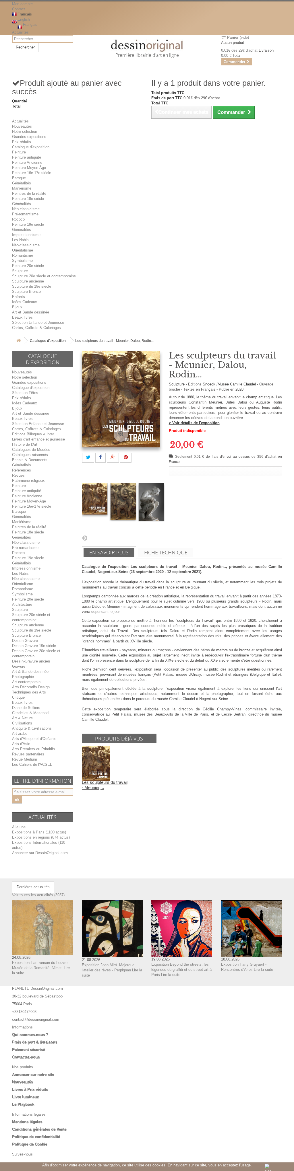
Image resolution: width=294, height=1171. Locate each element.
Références (21, 470)
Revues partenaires (28, 754)
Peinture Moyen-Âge (29, 167)
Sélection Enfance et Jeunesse (38, 322)
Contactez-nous (26, 1057)
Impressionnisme (26, 235)
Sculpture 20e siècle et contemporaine (44, 276)
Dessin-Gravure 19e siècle (34, 646)
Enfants (18, 297)
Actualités (20, 32)
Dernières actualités (33, 887)
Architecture (22, 604)
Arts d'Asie (21, 744)
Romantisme (22, 255)
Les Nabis (20, 240)
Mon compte (22, 4)
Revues (18, 475)
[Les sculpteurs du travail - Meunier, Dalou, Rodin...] (94, 499)
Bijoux (17, 307)
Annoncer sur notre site (33, 1074)
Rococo (18, 219)
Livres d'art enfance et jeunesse (38, 439)
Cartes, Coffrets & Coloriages (36, 328)
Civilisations (22, 723)
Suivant (85, 538)
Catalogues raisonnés (30, 455)
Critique (18, 697)
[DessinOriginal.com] (147, 45)
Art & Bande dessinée (30, 671)
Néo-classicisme (26, 209)
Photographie (23, 677)
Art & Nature (22, 718)
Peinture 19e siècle (28, 224)
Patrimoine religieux (28, 480)
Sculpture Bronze (26, 291)
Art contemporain (26, 682)
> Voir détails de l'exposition (194, 423)
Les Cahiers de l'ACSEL (32, 764)
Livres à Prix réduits (30, 1089)
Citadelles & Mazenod (30, 713)
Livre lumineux (25, 1097)
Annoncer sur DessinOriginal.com (40, 853)
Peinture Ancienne (27, 162)
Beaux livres (22, 317)
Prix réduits (21, 142)
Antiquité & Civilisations (32, 728)
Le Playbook (23, 1104)
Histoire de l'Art (24, 444)
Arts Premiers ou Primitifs (33, 749)
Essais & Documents (29, 460)
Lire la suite (170, 975)
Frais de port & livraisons (34, 1042)
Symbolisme (22, 260)
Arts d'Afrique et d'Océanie (34, 738)
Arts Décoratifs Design (31, 687)
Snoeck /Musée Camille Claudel (229, 384)
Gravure (18, 666)
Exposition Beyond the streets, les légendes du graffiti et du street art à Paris (181, 969)
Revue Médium (24, 759)
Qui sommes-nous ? (30, 1034)
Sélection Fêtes (25, 393)
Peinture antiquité (26, 157)
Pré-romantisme (25, 214)
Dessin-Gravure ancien (31, 661)
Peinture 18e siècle (28, 198)
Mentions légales (27, 1122)
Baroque (19, 178)
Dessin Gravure (25, 640)
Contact (18, 9)
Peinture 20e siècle (28, 266)
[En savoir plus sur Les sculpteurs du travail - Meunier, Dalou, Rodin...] (96, 763)
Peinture (19, 152)
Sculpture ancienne (28, 281)
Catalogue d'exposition (30, 147)
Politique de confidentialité (36, 1137)
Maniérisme (21, 188)
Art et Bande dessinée (30, 312)
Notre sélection (24, 131)
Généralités (21, 183)
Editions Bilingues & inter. (33, 434)
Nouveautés (22, 126)
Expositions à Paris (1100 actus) (39, 832)
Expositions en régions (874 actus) (41, 837)
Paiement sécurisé (28, 1049)
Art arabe (19, 733)
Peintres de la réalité (29, 193)
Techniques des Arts (29, 692)
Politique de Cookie (29, 1144)
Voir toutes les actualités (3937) (38, 895)
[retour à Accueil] (18, 340)
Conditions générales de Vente (39, 1129)
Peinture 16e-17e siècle (31, 173)
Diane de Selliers (26, 708)
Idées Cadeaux (24, 302)
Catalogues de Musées (31, 449)
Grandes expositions (29, 137)
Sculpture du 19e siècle (31, 286)
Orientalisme (22, 250)
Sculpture (20, 271)
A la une (19, 827)
